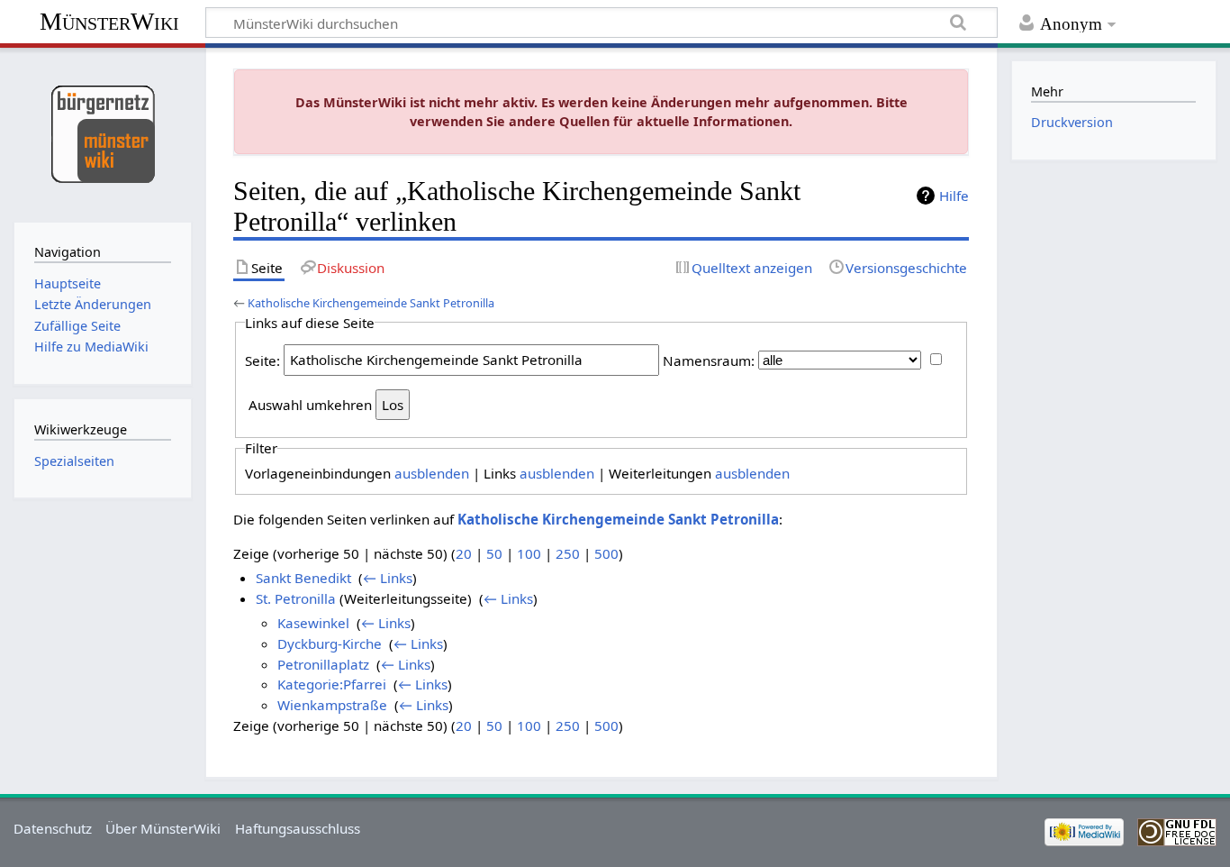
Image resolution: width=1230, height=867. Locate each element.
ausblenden (431, 473)
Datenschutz (53, 828)
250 (568, 553)
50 (494, 553)
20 (464, 553)
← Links (387, 578)
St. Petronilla (296, 598)
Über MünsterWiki (163, 828)
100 (529, 553)
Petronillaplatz (323, 664)
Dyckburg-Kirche (329, 643)
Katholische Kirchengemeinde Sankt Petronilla (371, 303)
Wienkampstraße (332, 705)
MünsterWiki (109, 21)
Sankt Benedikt (303, 578)
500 (606, 553)
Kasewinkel (313, 623)
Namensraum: (709, 360)
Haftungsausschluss (297, 828)
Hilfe (954, 196)
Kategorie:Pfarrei (331, 684)
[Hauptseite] (102, 133)
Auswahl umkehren (310, 405)
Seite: (262, 360)
